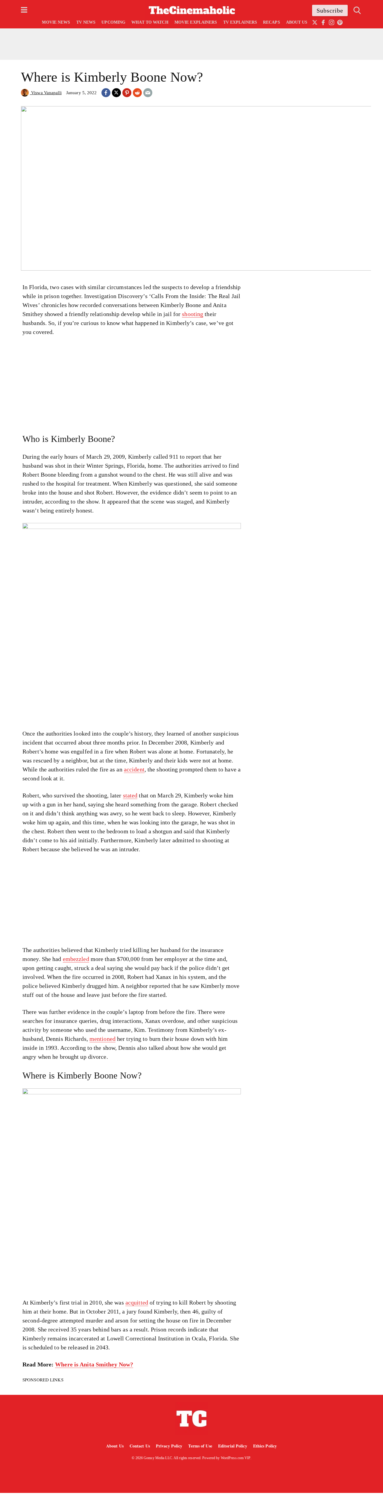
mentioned (102, 1038)
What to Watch (149, 22)
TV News (86, 22)
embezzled (76, 959)
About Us (297, 22)
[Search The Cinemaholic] (357, 10)
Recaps (271, 22)
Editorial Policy (232, 1446)
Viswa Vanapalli (46, 92)
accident (134, 769)
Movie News (56, 22)
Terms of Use (200, 1446)
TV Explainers (240, 22)
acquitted (136, 1302)
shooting (192, 314)
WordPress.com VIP (235, 1458)
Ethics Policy (265, 1446)
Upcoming (113, 22)
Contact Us (140, 1446)
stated (130, 795)
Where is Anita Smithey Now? (94, 1364)
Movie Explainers (195, 22)
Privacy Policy (169, 1446)
